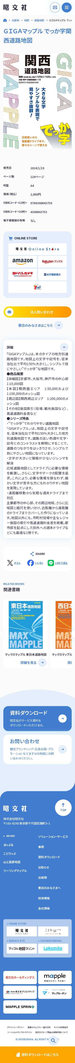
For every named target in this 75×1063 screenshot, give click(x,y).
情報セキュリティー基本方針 (39, 1027)
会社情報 (44, 908)
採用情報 (44, 898)
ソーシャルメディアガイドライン (20, 1032)
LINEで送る (61, 563)
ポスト (17, 563)
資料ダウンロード (49, 857)
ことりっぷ (9, 853)
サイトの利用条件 (61, 1027)
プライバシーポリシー (15, 1027)
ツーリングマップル (15, 871)
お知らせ (43, 867)
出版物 (15, 20)
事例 (41, 847)
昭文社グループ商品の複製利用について (51, 1032)
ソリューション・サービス (53, 836)
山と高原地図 (11, 862)
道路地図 (39, 20)
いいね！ (39, 563)
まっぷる (8, 845)
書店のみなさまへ (49, 888)
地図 (26, 20)
